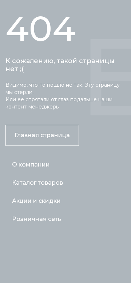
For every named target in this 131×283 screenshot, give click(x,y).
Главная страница (42, 135)
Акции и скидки (36, 200)
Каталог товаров (37, 182)
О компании (31, 164)
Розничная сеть (36, 219)
